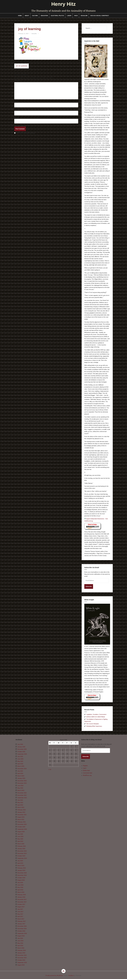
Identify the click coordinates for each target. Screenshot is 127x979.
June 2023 (20, 785)
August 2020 (21, 831)
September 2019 (22, 858)
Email (16, 109)
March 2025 (20, 766)
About (27, 15)
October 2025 (21, 751)
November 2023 (22, 783)
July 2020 (20, 834)
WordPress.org (87, 775)
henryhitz (34, 33)
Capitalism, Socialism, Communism (96, 714)
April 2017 (20, 916)
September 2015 (22, 962)
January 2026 (21, 746)
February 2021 (21, 822)
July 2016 (20, 938)
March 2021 (20, 819)
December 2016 (22, 926)
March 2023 (20, 790)
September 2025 (22, 754)
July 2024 (20, 771)
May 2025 (20, 761)
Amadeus (71, 975)
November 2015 (22, 957)
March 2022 (20, 807)
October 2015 (21, 960)
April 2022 (20, 805)
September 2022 (22, 797)
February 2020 (21, 846)
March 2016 (20, 948)
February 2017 (21, 921)
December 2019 (22, 851)
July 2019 (20, 860)
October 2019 (21, 856)
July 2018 (20, 882)
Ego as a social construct (99, 15)
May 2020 (20, 839)
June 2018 (20, 885)
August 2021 (21, 817)
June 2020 (20, 836)
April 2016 (20, 945)
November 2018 (22, 875)
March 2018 (20, 892)
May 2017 (20, 914)
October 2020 (21, 826)
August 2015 (21, 965)
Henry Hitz (63, 4)
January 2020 (21, 848)
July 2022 (20, 800)
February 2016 (21, 950)
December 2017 (22, 899)
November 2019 (22, 853)
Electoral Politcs (57, 15)
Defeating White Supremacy (94, 726)
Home (20, 15)
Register (85, 765)
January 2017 (21, 923)
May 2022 (20, 802)
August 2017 (21, 906)
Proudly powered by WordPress (54, 975)
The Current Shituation (92, 723)
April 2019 (20, 863)
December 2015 (22, 955)
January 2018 (21, 897)
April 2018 (20, 890)
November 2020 (22, 824)
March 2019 (20, 865)
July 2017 (20, 909)
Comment (17, 80)
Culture (35, 15)
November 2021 (22, 814)
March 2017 (20, 919)
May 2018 (20, 887)
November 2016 (22, 928)
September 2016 (22, 933)
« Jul (49, 769)
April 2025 (20, 763)
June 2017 (20, 911)
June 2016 (20, 940)
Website (16, 117)
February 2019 (21, 868)
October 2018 (21, 877)
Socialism (84, 15)
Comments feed (87, 773)
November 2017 (22, 902)
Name (16, 101)
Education (44, 15)
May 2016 (20, 943)
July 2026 (20, 744)
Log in (84, 768)
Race (76, 15)
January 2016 (21, 953)
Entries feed (86, 770)
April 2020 (20, 841)
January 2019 (21, 870)
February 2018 (21, 894)
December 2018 (22, 873)
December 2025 (22, 749)
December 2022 (22, 793)
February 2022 (21, 810)
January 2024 (21, 778)
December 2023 (22, 780)
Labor (69, 15)
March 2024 (20, 776)
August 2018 (21, 880)
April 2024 (20, 773)
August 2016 (21, 936)
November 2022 (22, 795)
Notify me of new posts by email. (25, 133)
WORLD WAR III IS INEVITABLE (95, 717)
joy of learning (21, 66)
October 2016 (21, 931)
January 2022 (21, 812)
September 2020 (22, 829)
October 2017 (21, 904)
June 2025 (20, 759)
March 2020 (20, 843)
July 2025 (20, 756)
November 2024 (22, 768)
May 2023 (20, 788)
